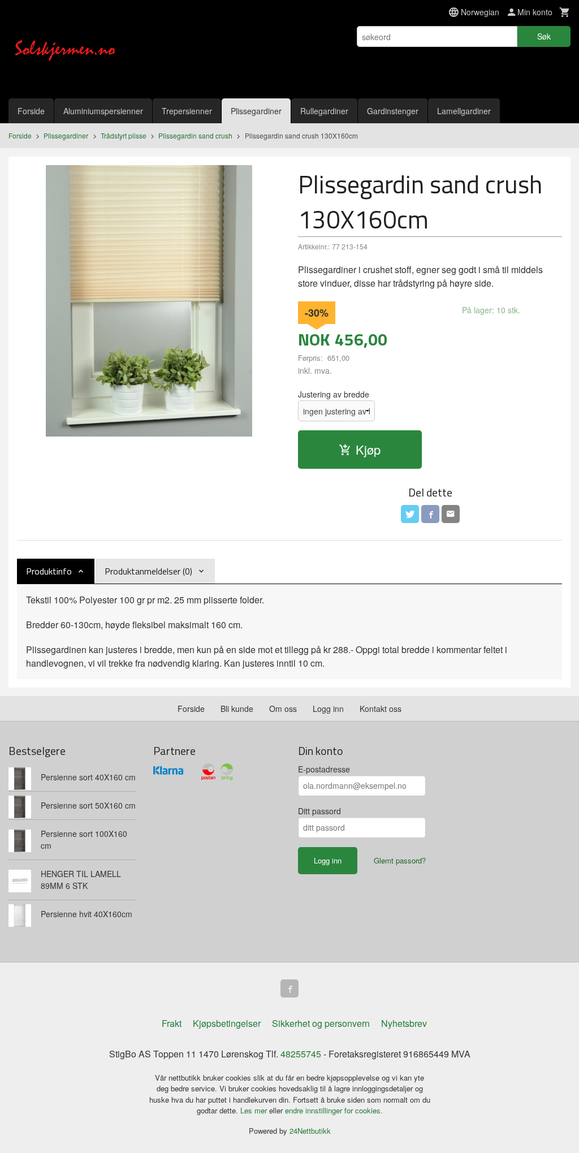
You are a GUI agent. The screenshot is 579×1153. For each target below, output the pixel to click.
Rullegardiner (324, 110)
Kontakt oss (380, 708)
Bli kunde (237, 708)
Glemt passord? (400, 860)
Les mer (254, 1110)
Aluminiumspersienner (103, 110)
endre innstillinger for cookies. (334, 1110)
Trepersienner (187, 110)
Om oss (283, 708)
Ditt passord (319, 811)
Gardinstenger (392, 110)
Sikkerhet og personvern (321, 1023)
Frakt (172, 1023)
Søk (544, 36)
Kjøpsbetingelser (227, 1023)
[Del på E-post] (451, 514)
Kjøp (368, 449)
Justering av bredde (333, 394)
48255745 (300, 1053)
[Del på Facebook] (430, 514)
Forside (31, 110)
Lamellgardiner (464, 110)
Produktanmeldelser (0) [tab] (148, 571)
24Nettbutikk (310, 1130)
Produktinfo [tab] (49, 571)
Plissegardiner (256, 110)
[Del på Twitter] (410, 514)
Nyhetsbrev (404, 1023)
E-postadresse (324, 769)
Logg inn (328, 708)
